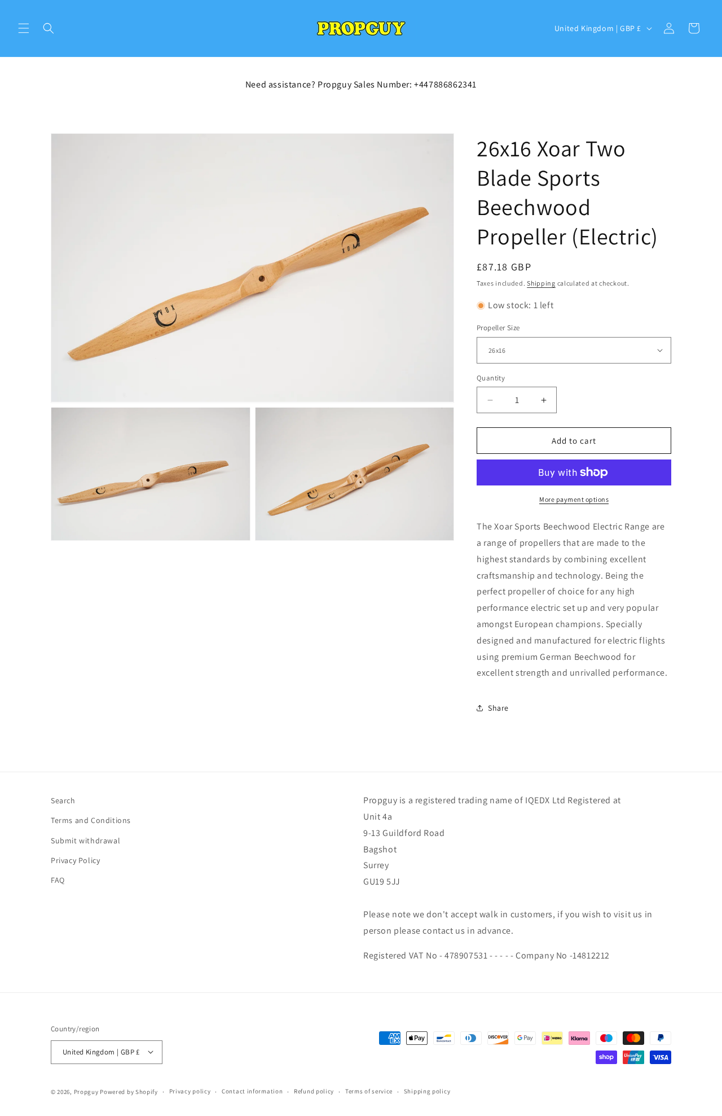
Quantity (491, 378)
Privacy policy (190, 1091)
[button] (23, 28)
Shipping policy (427, 1091)
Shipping (541, 283)
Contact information (252, 1091)
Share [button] (498, 707)
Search (63, 800)
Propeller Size (498, 327)
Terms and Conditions (91, 820)
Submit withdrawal (85, 840)
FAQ (58, 880)
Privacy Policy (75, 860)
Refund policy (314, 1091)
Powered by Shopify (129, 1091)
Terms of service (369, 1091)
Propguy (86, 1091)
